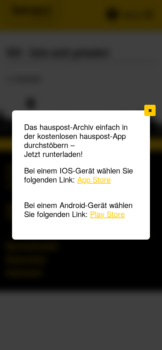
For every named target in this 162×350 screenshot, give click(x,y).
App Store (94, 179)
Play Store (107, 213)
